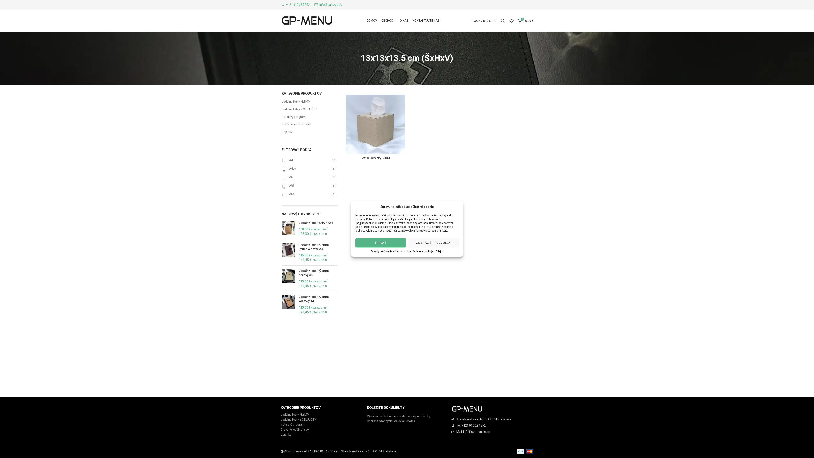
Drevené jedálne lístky (296, 124)
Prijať (380, 243)
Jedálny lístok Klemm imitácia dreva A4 (314, 247)
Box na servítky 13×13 (375, 158)
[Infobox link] (295, 4)
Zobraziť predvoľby (433, 243)
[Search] (503, 21)
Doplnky (287, 132)
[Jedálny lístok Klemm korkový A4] (288, 304)
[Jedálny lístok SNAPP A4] (288, 228)
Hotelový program (294, 117)
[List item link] (493, 425)
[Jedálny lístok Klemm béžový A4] (288, 278)
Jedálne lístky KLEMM (296, 101)
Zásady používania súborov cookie (390, 251)
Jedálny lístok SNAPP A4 (316, 223)
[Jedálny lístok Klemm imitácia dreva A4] (288, 253)
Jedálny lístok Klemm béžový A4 (314, 273)
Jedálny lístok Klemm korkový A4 (314, 299)
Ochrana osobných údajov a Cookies (391, 421)
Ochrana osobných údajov (428, 251)
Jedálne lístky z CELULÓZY (299, 109)
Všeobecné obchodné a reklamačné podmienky (398, 416)
